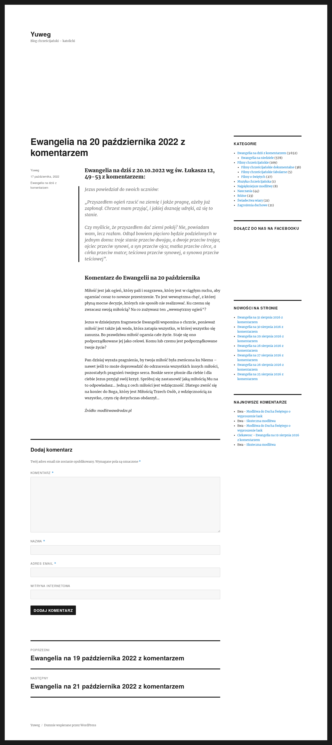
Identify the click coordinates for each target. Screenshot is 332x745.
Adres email (43, 563)
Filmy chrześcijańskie (253, 163)
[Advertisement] (166, 102)
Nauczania (244, 191)
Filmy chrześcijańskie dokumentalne (267, 167)
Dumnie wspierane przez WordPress (70, 725)
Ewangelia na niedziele (257, 158)
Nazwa (37, 541)
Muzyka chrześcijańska (254, 181)
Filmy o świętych (253, 177)
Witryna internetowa (50, 586)
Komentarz (42, 473)
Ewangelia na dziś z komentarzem (261, 153)
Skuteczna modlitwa (261, 421)
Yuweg (40, 34)
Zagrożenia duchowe (252, 205)
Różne (241, 196)
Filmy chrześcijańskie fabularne (264, 172)
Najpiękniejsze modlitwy (255, 186)
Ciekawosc (245, 435)
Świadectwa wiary (250, 200)
